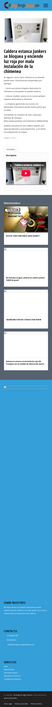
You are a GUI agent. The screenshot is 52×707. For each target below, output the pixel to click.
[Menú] (44, 5)
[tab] (11, 149)
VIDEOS (13, 138)
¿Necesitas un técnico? (12, 676)
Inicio (6, 666)
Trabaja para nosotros (12, 679)
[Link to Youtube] (46, 701)
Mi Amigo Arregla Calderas (23, 695)
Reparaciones (9, 669)
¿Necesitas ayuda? (11, 673)
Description (11, 149)
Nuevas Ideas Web (10, 698)
